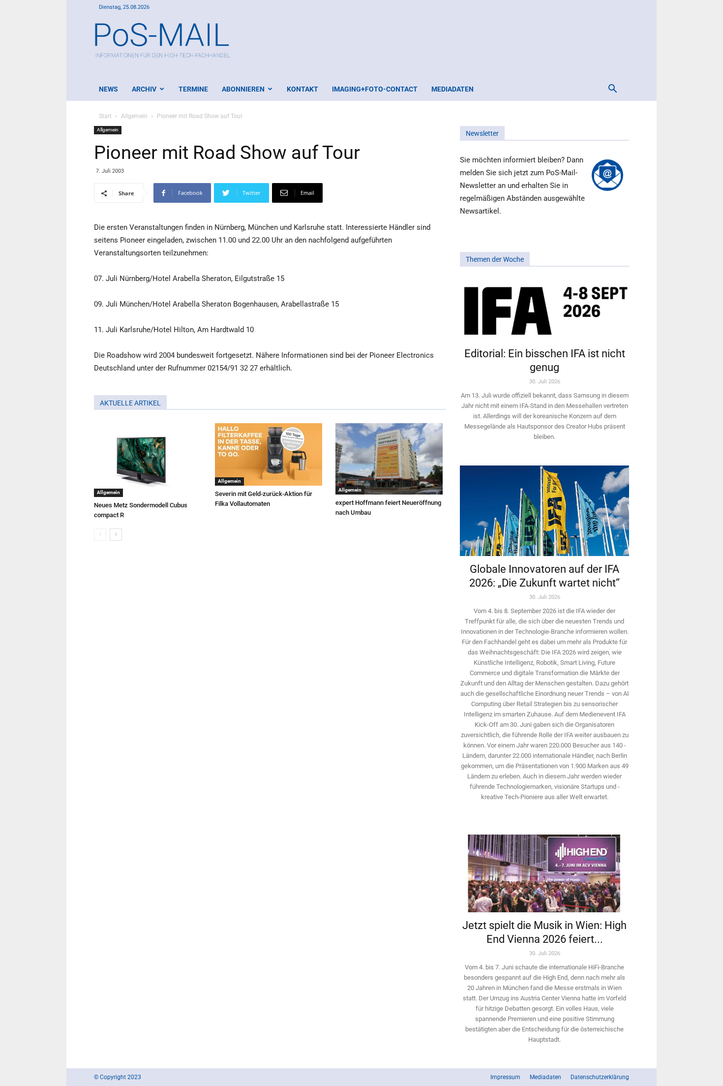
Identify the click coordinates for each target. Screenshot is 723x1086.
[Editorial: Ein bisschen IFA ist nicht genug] (544, 310)
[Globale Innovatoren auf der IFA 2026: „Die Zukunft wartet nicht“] (544, 510)
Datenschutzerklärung (600, 1077)
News (108, 89)
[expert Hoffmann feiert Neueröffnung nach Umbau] (390, 459)
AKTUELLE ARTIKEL (130, 403)
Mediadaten (452, 89)
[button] (612, 89)
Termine (193, 89)
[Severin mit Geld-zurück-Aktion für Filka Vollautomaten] (270, 454)
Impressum (505, 1077)
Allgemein (134, 116)
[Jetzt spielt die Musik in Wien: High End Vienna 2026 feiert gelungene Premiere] (544, 869)
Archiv (144, 89)
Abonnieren (243, 89)
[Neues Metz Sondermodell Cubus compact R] (149, 460)
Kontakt (302, 89)
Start (105, 116)
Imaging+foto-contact (375, 89)
